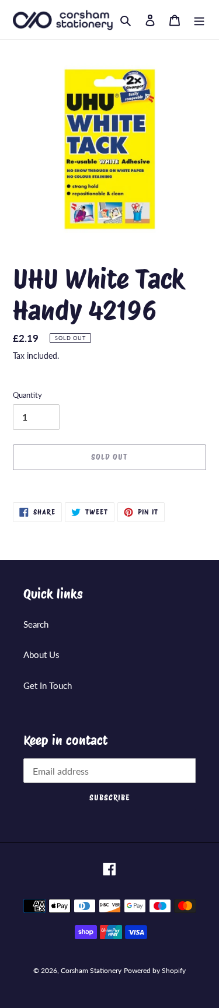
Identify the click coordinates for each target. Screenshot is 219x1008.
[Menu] (199, 19)
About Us (41, 654)
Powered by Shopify (155, 970)
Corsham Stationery (91, 970)
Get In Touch (47, 685)
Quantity (27, 395)
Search (35, 624)
